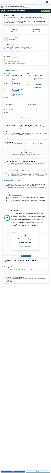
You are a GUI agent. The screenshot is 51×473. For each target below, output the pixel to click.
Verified (29, 48)
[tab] (8, 180)
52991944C (29, 17)
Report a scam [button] (37, 29)
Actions (38, 471)
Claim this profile (45, 10)
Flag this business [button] (15, 31)
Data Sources (22, 63)
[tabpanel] (25, 193)
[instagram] (8, 281)
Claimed (11, 48)
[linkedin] (11, 281)
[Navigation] (47, 2)
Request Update (27, 255)
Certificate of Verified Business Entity (19, 48)
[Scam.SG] (8, 2)
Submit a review (15, 29)
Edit (13, 471)
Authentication (14, 210)
